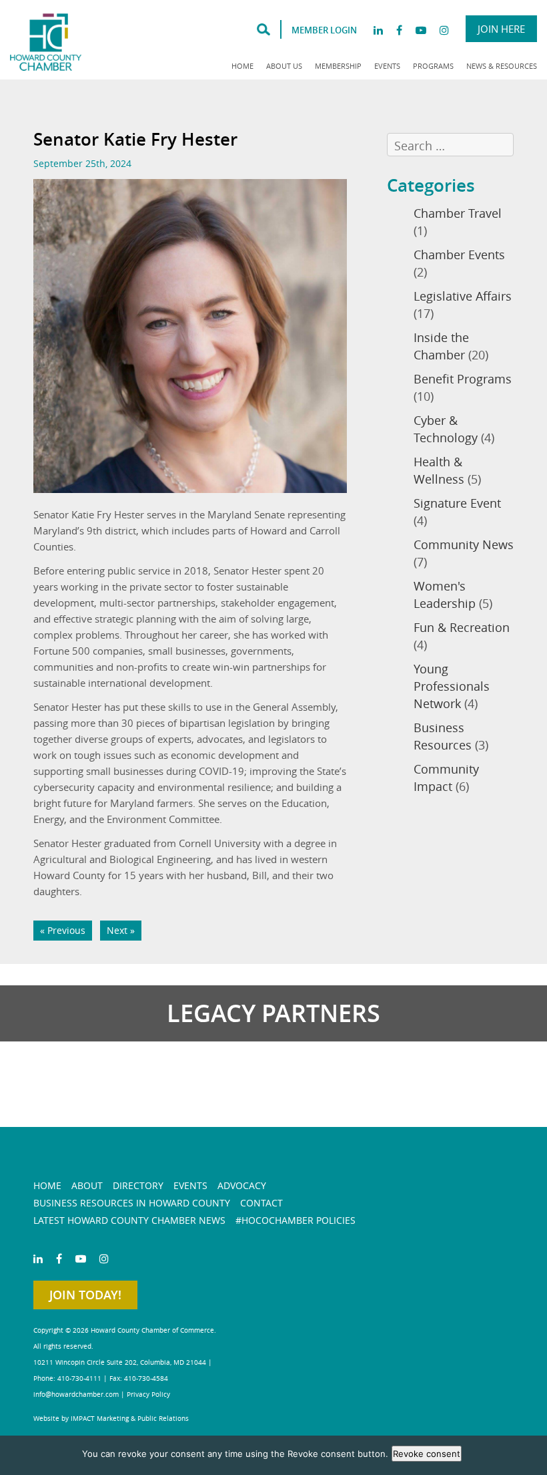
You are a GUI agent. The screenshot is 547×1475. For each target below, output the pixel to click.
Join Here (501, 28)
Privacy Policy (148, 1394)
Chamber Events (459, 255)
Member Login (324, 30)
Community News (464, 544)
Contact (261, 1202)
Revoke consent (426, 1453)
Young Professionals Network (452, 686)
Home (242, 66)
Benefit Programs (463, 379)
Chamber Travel (458, 213)
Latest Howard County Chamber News (129, 1220)
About (87, 1185)
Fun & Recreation (462, 627)
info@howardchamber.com (76, 1394)
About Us (284, 66)
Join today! (85, 1295)
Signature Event (457, 503)
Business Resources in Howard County (131, 1202)
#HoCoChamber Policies (295, 1220)
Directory (138, 1185)
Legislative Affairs (463, 296)
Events (387, 66)
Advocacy (241, 1185)
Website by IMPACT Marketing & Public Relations (111, 1418)
